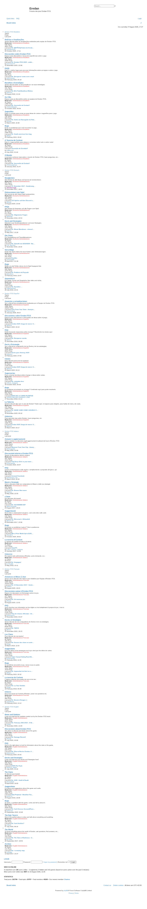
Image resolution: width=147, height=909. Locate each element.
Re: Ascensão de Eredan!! (20, 105)
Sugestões (9, 112)
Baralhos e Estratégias (14, 83)
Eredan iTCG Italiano (12, 431)
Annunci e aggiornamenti (15, 439)
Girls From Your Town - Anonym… (23, 309)
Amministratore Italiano (20, 442)
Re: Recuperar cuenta (19, 338)
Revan (9, 629)
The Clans (9, 772)
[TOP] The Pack (16, 766)
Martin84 (9, 216)
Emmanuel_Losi (12, 477)
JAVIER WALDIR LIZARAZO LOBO (18, 397)
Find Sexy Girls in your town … (22, 461)
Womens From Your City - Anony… (23, 447)
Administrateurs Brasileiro (21, 43)
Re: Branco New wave (19, 490)
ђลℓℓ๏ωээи (10, 150)
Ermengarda (11, 449)
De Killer (9, 839)
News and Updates (12, 715)
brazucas (10, 810)
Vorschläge (9, 250)
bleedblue (10, 274)
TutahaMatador (12, 107)
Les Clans (9, 634)
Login (6, 859)
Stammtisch (10, 279)
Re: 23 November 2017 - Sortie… (22, 585)
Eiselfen (14, 258)
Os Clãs (8, 97)
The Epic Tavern (11, 815)
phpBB (66, 890)
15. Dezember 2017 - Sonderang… (23, 186)
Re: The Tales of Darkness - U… (22, 838)
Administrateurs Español (21, 305)
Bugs (7, 126)
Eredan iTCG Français (12, 569)
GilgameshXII (11, 288)
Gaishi (9, 724)
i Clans (7, 497)
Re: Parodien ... (16, 287)
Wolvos (9, 340)
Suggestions (10, 649)
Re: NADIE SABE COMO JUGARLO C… (24, 410)
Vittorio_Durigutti (12, 383)
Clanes (7, 359)
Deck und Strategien (13, 221)
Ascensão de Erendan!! (19, 148)
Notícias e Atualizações (14, 40)
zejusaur (9, 354)
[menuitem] (17, 18)
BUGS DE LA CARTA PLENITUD (22, 396)
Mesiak (9, 202)
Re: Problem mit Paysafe (20, 272)
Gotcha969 (10, 259)
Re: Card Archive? (17, 823)
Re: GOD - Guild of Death (20, 780)
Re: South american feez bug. (21, 134)
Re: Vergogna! (16, 562)
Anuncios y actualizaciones (16, 301)
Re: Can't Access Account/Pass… (23, 809)
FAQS (7, 68)
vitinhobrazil (10, 78)
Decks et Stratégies (13, 620)
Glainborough (11, 188)
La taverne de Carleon (14, 678)
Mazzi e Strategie (12, 482)
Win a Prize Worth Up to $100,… (22, 533)
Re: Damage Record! (18, 737)
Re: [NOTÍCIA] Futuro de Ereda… (22, 48)
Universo (8, 416)
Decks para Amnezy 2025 (20, 352)
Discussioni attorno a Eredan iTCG (19, 453)
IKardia (9, 121)
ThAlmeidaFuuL (12, 165)
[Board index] (17, 9)
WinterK (9, 325)
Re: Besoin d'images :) (19, 700)
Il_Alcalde (10, 564)
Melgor (9, 135)
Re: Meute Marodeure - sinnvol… (22, 229)
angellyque (10, 701)
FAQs (7, 207)
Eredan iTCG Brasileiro (12, 32)
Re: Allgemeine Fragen (19, 215)
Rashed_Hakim (12, 767)
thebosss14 (10, 615)
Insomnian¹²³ (11, 64)
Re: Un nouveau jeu (18, 599)
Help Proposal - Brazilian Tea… (22, 794)
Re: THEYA (15, 628)
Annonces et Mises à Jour (15, 577)
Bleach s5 (10, 521)
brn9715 (9, 796)
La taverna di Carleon (13, 540)
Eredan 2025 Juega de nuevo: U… (23, 324)
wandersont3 (11, 49)
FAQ (6, 330)
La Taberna (9, 402)
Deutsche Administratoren (21, 181)
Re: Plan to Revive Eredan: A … (22, 751)
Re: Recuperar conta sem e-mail (22, 76)
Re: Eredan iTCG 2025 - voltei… (22, 62)
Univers (8, 692)
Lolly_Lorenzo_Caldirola (15, 549)
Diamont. (10, 92)
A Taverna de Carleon (13, 140)
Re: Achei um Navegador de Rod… (23, 119)
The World (9, 830)
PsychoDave (11, 311)
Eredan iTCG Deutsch (12, 170)
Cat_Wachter (11, 245)
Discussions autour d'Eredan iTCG (19, 591)
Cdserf (9, 825)
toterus (9, 231)
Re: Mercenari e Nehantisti (20, 519)
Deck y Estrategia (12, 344)
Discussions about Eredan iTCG (18, 729)
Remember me (63, 862)
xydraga (9, 852)
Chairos (9, 492)
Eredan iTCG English (12, 707)
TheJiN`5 (10, 535)
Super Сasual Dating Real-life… (22, 657)
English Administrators (20, 718)
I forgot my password (50, 862)
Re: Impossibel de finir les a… (21, 671)
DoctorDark (10, 782)
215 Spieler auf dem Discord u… (22, 200)
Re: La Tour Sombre (18, 685)
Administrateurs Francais (21, 580)
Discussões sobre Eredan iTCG (17, 54)
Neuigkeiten (9, 178)
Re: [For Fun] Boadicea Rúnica (22, 91)
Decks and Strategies (13, 758)
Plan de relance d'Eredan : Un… (22, 614)
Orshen (9, 586)
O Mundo (8, 155)
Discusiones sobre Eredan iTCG (18, 316)
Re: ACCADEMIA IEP (18, 505)
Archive (8, 844)
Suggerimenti (10, 511)
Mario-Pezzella (11, 506)
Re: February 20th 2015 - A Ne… (22, 723)
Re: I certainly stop (18, 850)
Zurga (9, 644)
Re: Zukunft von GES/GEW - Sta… (23, 243)
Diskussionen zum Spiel (14, 192)
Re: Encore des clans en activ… (22, 642)
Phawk (9, 601)
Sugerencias (10, 373)
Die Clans (9, 236)
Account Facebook (17, 476)
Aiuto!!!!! (14, 548)
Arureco (9, 412)
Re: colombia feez (17, 381)
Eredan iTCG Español (12, 293)
